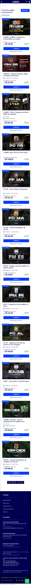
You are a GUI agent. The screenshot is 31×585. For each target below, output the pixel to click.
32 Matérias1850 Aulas (12, 231)
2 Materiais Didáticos (10, 118)
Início (2, 5)
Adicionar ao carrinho (17, 51)
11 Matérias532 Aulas (11, 193)
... (16, 482)
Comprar (16, 48)
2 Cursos (7, 116)
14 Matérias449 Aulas (11, 78)
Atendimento (6, 503)
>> (22, 482)
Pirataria (5, 512)
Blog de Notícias (7, 500)
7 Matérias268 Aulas (11, 385)
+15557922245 (8, 538)
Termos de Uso (21, 552)
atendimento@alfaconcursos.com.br (11, 555)
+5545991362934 (7, 526)
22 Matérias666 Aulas (11, 464)
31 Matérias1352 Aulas (11, 347)
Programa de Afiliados (8, 509)
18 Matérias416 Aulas (11, 270)
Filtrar (24, 10)
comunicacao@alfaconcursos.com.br (12, 547)
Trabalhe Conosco (7, 506)
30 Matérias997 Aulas (11, 308)
